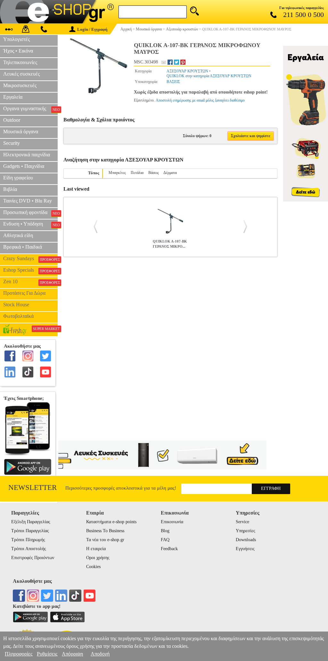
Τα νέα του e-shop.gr (105, 539)
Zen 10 (30, 282)
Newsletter (32, 487)
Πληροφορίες (18, 654)
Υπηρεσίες (245, 530)
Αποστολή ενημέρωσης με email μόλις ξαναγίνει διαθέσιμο (200, 100)
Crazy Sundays (30, 258)
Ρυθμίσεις (47, 654)
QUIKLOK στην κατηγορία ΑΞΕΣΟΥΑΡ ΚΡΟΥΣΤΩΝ (209, 76)
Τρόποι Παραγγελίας (30, 530)
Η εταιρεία (96, 548)
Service (242, 521)
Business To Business (105, 530)
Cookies (93, 566)
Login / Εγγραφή (92, 29)
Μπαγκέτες (117, 172)
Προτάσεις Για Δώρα (24, 293)
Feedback (169, 548)
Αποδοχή (100, 654)
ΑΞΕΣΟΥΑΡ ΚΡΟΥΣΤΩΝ (187, 71)
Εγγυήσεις (245, 548)
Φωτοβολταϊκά (18, 316)
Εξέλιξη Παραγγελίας (30, 521)
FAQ (165, 539)
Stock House (16, 304)
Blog (165, 530)
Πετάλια (137, 172)
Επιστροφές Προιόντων (32, 557)
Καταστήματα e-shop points (111, 521)
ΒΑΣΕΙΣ (173, 81)
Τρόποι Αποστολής (28, 548)
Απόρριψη (72, 654)
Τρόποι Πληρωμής (28, 539)
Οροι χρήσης (98, 557)
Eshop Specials (30, 270)
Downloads (246, 539)
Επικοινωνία (172, 521)
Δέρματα (170, 172)
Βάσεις (153, 172)
